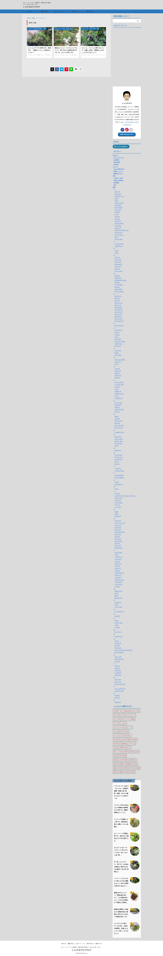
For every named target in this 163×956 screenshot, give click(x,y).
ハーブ (130, 727)
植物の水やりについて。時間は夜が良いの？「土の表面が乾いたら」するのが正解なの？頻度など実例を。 (121, 897)
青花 (121, 768)
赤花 (135, 764)
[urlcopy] (80, 69)
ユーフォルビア (118, 735)
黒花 (127, 772)
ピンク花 (116, 731)
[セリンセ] (62, 69)
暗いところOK (118, 751)
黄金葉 (121, 772)
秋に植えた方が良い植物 (120, 760)
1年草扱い (116, 711)
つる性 (137, 711)
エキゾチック (131, 715)
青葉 (126, 768)
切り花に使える (118, 739)
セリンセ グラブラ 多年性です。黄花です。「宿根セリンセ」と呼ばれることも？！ (39, 50)
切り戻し (128, 735)
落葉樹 (121, 764)
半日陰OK (128, 739)
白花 (137, 751)
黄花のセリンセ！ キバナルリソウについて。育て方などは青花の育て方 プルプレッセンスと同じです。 (66, 50)
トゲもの (123, 723)
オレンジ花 (117, 719)
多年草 (116, 743)
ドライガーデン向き (119, 727)
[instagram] (127, 130)
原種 (135, 739)
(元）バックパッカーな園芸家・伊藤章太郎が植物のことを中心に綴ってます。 (81, 947)
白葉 (115, 755)
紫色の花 (133, 760)
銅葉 (115, 768)
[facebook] (57, 69)
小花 (115, 747)
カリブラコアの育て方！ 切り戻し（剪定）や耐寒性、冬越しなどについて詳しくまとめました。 (121, 928)
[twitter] (52, 69)
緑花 (115, 764)
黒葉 (133, 772)
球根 (131, 751)
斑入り (128, 747)
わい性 (122, 715)
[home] (131, 130)
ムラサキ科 (125, 731)
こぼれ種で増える (127, 711)
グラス (116, 723)
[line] (71, 69)
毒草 (126, 751)
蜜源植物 (128, 764)
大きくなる (132, 743)
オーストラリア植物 (128, 719)
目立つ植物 (123, 755)
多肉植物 (123, 743)
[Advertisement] (127, 56)
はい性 (116, 715)
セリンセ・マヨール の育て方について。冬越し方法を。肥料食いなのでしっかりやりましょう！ (93, 50)
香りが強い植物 (135, 768)
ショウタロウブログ (31, 7)
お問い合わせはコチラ (126, 134)
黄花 (115, 772)
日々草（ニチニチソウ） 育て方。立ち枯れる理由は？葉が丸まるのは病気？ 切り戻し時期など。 (121, 867)
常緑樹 (121, 747)
